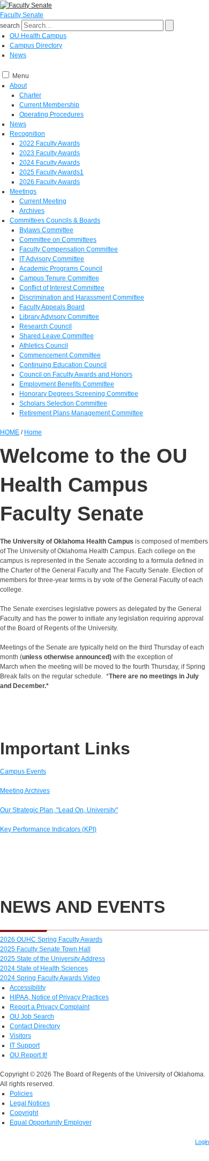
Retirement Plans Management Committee (81, 413)
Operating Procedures (51, 114)
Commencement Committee (60, 355)
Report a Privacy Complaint (49, 1007)
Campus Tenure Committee (59, 278)
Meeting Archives (25, 791)
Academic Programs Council (60, 268)
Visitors (20, 1036)
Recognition (27, 134)
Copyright (24, 1113)
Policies (21, 1093)
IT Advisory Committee (51, 259)
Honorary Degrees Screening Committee (78, 394)
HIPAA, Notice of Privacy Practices (59, 997)
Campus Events (23, 771)
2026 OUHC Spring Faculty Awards (51, 939)
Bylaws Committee (46, 230)
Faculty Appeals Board (52, 307)
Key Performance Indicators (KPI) (48, 829)
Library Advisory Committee (59, 316)
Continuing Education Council (63, 365)
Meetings (23, 191)
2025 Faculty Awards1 (51, 172)
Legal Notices (30, 1103)
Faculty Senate (21, 15)
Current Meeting (42, 201)
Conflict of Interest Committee (61, 288)
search (10, 25)
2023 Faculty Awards (49, 153)
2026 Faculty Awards (49, 182)
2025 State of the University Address (52, 959)
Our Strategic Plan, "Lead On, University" (59, 810)
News (18, 55)
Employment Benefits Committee (66, 384)
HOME (9, 432)
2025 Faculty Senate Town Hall (45, 949)
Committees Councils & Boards (55, 220)
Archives (31, 211)
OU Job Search (32, 1016)
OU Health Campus (38, 36)
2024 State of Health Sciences (44, 968)
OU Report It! (28, 1055)
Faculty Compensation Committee (68, 249)
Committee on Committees (57, 239)
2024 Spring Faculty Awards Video (50, 978)
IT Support (25, 1045)
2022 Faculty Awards (49, 143)
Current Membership (49, 105)
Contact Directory (35, 1026)
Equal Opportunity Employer (51, 1122)
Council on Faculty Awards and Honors (75, 374)
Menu (20, 76)
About (18, 85)
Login (202, 1142)
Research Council (45, 326)
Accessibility (28, 987)
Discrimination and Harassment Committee (81, 297)
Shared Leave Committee (56, 336)
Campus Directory (36, 45)
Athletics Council (43, 345)
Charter (30, 95)
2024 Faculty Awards (49, 162)
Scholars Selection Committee (63, 403)
